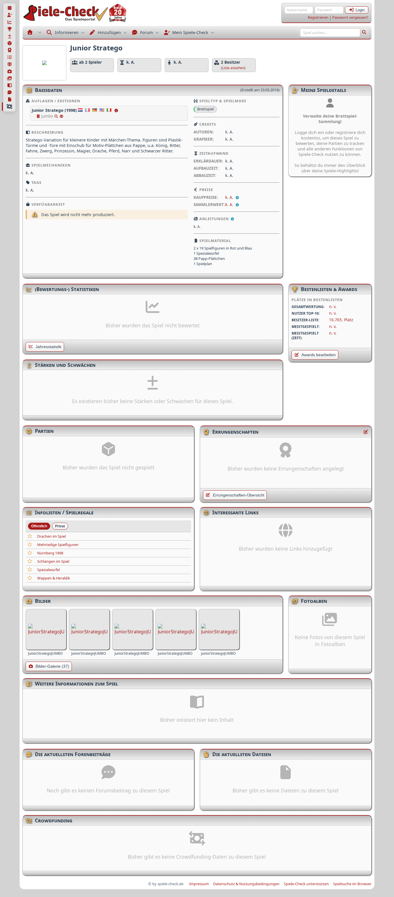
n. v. (333, 306)
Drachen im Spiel (51, 536)
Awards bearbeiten (318, 355)
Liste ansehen (233, 67)
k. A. (229, 197)
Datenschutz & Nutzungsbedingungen (246, 883)
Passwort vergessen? (350, 17)
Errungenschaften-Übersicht (238, 495)
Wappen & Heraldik (53, 578)
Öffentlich (39, 526)
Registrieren (318, 17)
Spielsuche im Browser (352, 883)
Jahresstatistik (48, 347)
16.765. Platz (341, 319)
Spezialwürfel (48, 569)
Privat (60, 526)
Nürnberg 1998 (50, 553)
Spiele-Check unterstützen (306, 883)
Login (360, 10)
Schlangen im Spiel (53, 561)
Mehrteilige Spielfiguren (57, 544)
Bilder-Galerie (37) (52, 666)
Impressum (199, 883)
